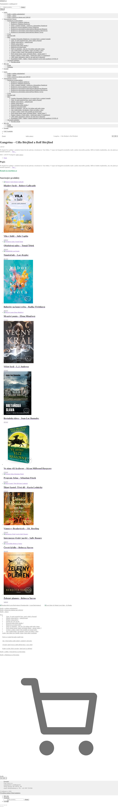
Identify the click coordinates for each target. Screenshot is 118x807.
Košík (6, 801)
